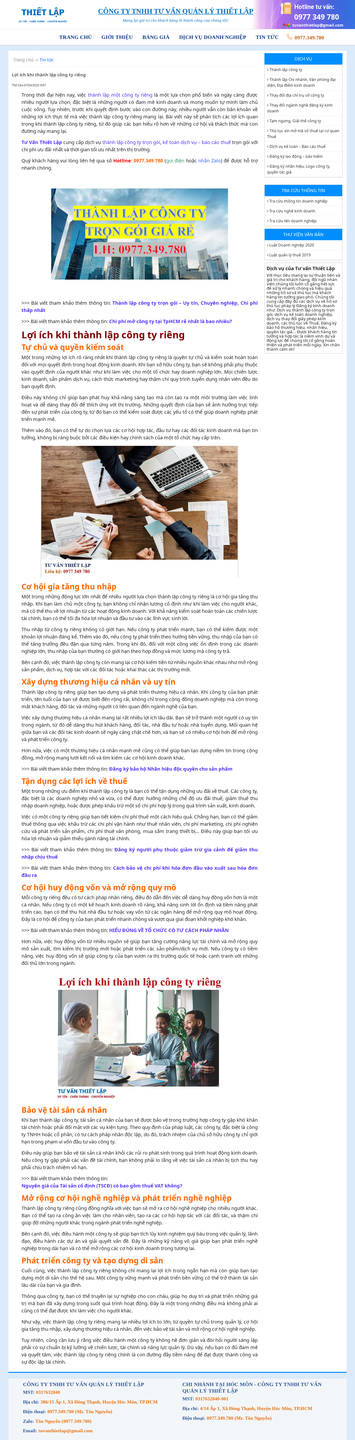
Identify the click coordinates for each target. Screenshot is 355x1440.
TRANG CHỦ (75, 37)
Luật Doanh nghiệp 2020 (291, 245)
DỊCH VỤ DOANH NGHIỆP (212, 37)
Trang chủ (23, 60)
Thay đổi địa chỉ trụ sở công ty (297, 95)
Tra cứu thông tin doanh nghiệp (298, 201)
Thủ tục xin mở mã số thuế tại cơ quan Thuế (303, 133)
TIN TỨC (267, 37)
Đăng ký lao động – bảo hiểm (296, 156)
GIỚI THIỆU (117, 37)
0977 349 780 (316, 17)
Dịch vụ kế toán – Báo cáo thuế (298, 146)
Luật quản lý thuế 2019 (290, 255)
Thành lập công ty (286, 69)
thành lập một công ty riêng (120, 95)
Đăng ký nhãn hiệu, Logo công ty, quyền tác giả (298, 169)
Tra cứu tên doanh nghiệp (293, 221)
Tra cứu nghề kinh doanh (292, 211)
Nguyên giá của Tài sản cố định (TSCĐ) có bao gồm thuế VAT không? (101, 1185)
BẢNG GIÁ (156, 37)
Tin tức (47, 60)
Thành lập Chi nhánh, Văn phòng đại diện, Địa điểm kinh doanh (301, 82)
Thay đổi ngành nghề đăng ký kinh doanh (300, 108)
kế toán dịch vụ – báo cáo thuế (197, 142)
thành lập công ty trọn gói (131, 142)
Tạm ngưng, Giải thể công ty (295, 120)
